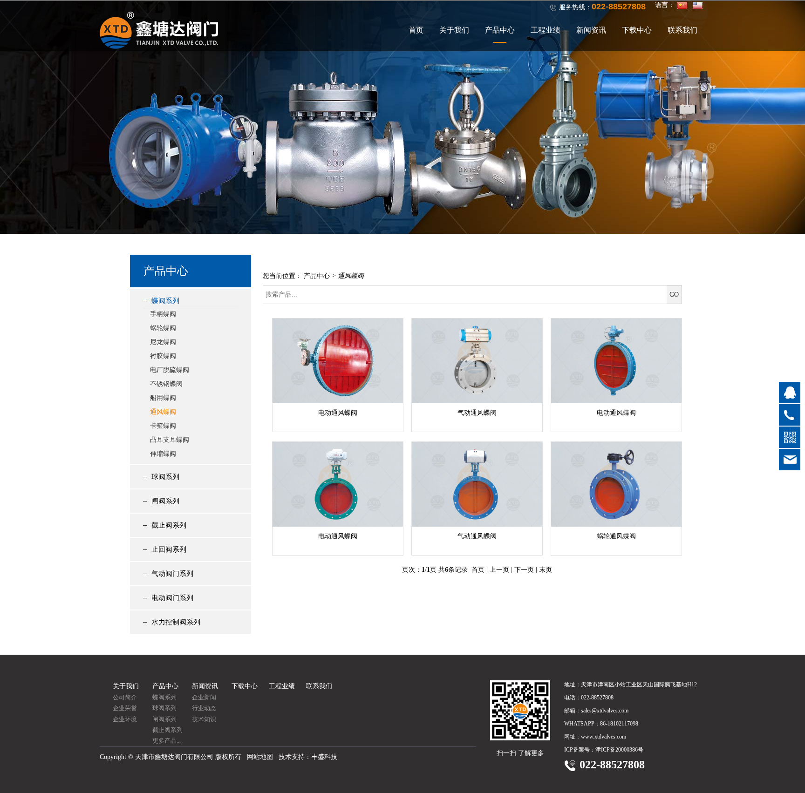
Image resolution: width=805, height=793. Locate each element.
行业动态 (204, 708)
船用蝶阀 (163, 397)
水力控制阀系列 (175, 622)
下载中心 (637, 30)
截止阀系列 (168, 525)
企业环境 (125, 719)
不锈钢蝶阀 (166, 383)
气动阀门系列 (172, 573)
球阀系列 (165, 477)
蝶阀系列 (165, 301)
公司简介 (125, 697)
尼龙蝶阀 (163, 342)
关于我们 (454, 30)
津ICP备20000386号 (619, 749)
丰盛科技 (324, 756)
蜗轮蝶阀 (163, 328)
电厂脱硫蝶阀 (169, 369)
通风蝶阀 (163, 411)
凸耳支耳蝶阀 (169, 439)
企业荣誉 (125, 708)
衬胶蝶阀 (163, 355)
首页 (416, 30)
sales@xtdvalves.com (604, 710)
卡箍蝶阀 (163, 425)
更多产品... (166, 740)
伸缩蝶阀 (163, 453)
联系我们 (682, 30)
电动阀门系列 (172, 598)
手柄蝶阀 (163, 314)
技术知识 (204, 719)
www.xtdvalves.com (603, 736)
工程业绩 (545, 30)
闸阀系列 (165, 501)
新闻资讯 (591, 30)
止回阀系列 (168, 549)
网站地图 (260, 756)
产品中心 (500, 30)
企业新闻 (204, 697)
